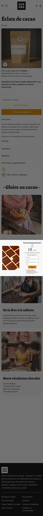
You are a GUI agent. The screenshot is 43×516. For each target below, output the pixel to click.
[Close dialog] (41, 241)
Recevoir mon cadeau (32, 267)
